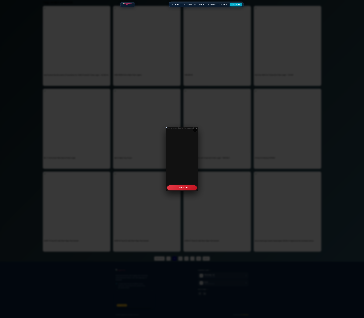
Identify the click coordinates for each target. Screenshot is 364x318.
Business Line (190, 4)
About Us (224, 4)
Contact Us (236, 4)
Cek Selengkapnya (182, 187)
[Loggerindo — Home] (128, 4)
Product (177, 4)
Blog (202, 4)
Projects (213, 4)
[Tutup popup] (195, 130)
